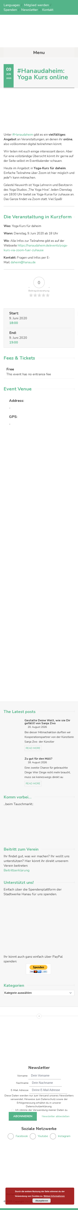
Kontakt (47, 10)
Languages (12, 5)
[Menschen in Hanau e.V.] (39, 40)
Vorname (22, 1075)
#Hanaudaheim (22, 135)
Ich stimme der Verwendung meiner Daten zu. (41, 1110)
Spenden (10, 10)
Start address (15, 483)
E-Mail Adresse (19, 1090)
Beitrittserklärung (17, 870)
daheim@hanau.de (23, 262)
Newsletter (29, 10)
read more (33, 748)
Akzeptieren (41, 1200)
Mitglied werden (36, 5)
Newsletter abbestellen (55, 1116)
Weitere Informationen (54, 1196)
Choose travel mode (19, 498)
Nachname (22, 1083)
